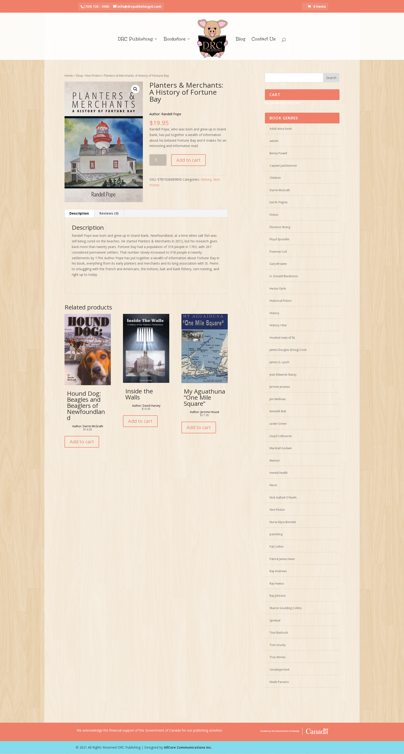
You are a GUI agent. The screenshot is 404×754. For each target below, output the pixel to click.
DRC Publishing (135, 39)
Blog (240, 39)
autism (274, 141)
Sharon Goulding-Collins (286, 608)
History (206, 179)
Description (79, 213)
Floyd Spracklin (279, 239)
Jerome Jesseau (280, 387)
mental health (279, 473)
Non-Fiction (93, 75)
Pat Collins (276, 547)
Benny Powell (278, 153)
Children (275, 178)
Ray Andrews (278, 571)
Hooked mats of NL (282, 338)
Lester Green (278, 424)
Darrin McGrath (280, 190)
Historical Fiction (281, 301)
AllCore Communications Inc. (188, 747)
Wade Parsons (279, 682)
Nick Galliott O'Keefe (283, 497)
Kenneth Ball (278, 411)
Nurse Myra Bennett (283, 522)
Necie (273, 485)
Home (69, 75)
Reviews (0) (109, 213)
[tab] (79, 213)
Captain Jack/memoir (283, 166)
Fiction (274, 215)
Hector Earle (278, 289)
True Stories (277, 657)
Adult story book (281, 129)
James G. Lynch (279, 362)
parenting (276, 534)
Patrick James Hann (282, 559)
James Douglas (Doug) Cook (288, 350)
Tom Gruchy (278, 645)
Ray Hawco (277, 583)
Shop (79, 75)
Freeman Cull (278, 252)
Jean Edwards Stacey (283, 375)
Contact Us (264, 39)
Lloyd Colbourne (281, 436)
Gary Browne (278, 264)
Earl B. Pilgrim (279, 202)
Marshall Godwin (281, 448)
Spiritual (275, 620)
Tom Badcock (279, 633)
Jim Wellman (278, 399)
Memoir (275, 461)
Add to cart (188, 160)
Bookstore (175, 39)
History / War (278, 325)
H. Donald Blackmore (284, 276)
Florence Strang (280, 227)
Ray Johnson (278, 596)
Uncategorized (279, 669)
